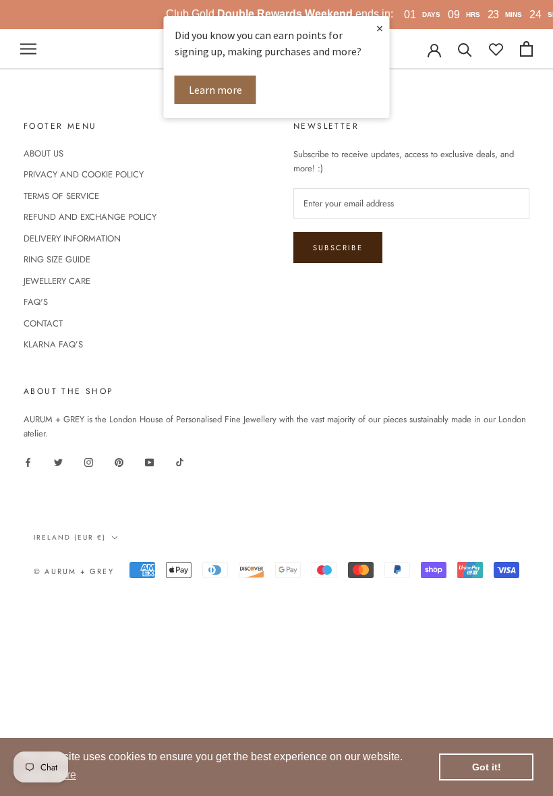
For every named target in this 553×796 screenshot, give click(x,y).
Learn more (215, 89)
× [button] (379, 28)
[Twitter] (58, 461)
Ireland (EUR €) (70, 537)
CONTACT (43, 323)
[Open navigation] (28, 49)
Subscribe (338, 247)
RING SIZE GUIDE (57, 259)
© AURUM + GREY (74, 571)
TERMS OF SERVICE (61, 196)
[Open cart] (526, 49)
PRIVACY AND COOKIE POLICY (84, 174)
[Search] (465, 49)
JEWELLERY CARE (57, 281)
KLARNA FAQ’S (53, 344)
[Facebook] (28, 461)
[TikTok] (179, 461)
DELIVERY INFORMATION (72, 238)
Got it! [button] (486, 767)
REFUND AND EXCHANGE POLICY (90, 216)
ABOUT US (43, 153)
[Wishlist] (496, 49)
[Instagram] (88, 461)
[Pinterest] (119, 461)
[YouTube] (149, 461)
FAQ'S (36, 301)
